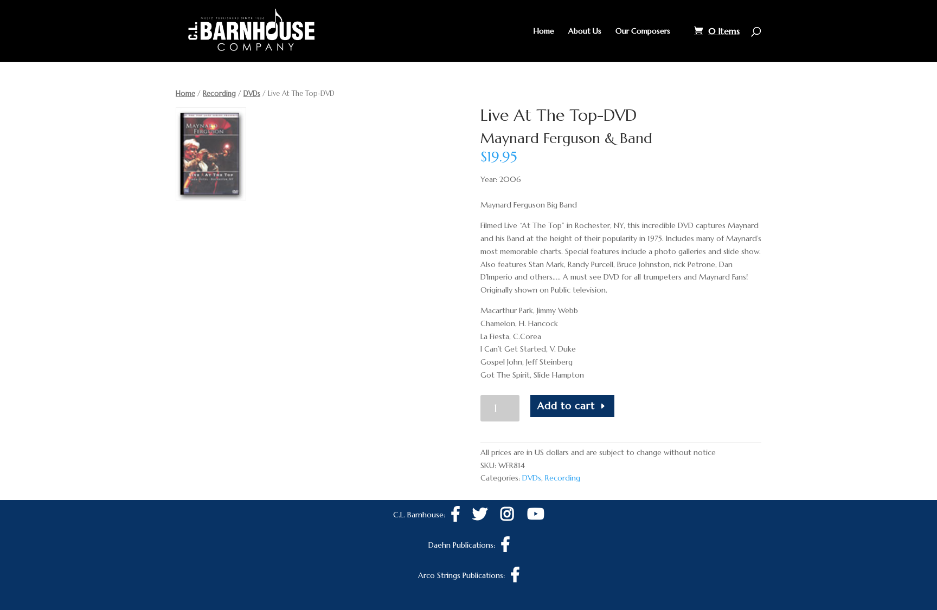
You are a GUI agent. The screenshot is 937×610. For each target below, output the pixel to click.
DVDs (251, 93)
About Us (584, 31)
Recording (219, 93)
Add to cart (566, 405)
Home (544, 31)
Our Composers (642, 31)
